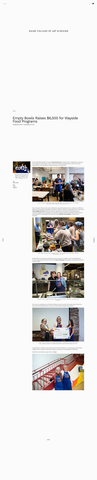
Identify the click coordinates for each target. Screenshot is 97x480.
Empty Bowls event (56, 162)
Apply (3, 240)
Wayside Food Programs (65, 214)
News (14, 111)
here (55, 352)
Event (14, 186)
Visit (48, 439)
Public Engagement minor (38, 211)
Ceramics (15, 187)
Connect (93, 240)
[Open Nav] (4, 4)
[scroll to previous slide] (33, 372)
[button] (91, 464)
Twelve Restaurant (59, 260)
